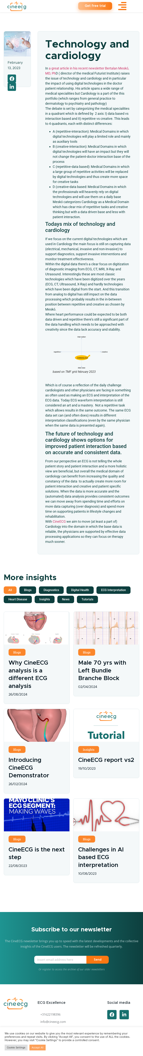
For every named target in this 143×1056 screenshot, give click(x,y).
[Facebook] (112, 1014)
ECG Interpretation (113, 590)
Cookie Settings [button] (16, 1047)
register (46, 969)
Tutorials (87, 599)
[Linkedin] (124, 1014)
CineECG (59, 521)
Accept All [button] (37, 1047)
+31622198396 (50, 1014)
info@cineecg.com (53, 1022)
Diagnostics (51, 590)
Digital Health (80, 590)
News (65, 599)
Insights (44, 599)
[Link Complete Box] (36, 658)
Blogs (27, 590)
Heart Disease (17, 599)
